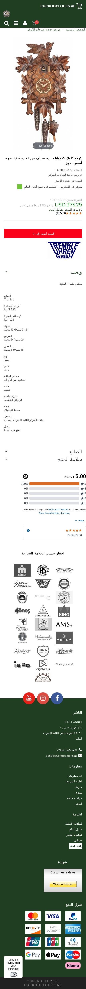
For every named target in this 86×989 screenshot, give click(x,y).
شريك (78, 787)
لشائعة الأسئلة (73, 823)
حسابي (78, 840)
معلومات (75, 766)
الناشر (78, 804)
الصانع (76, 451)
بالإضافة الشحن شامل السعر (65, 209)
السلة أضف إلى (45, 233)
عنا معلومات (75, 776)
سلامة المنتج (69, 459)
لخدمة (77, 814)
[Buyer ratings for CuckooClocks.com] (63, 882)
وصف (76, 272)
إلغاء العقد (76, 846)
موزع (79, 792)
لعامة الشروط (73, 781)
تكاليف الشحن (73, 835)
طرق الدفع (75, 829)
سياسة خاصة (74, 798)
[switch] (13, 974)
